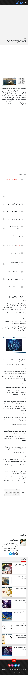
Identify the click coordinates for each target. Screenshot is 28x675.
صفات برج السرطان (16, 494)
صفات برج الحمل (9, 492)
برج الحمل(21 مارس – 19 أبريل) (13, 179)
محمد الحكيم (22, 42)
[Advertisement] (14, 22)
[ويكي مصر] (19, 2)
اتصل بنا (20, 669)
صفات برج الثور (7, 489)
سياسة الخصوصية (5, 669)
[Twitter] (10, 553)
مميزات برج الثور (8, 494)
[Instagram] (12, 665)
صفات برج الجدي (16, 492)
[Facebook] (13, 553)
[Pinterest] (9, 665)
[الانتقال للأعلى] (14, 660)
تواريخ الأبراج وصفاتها (15, 489)
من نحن (24, 669)
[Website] (16, 553)
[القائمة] (25, 2)
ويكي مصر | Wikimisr (14, 669)
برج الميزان (18, 245)
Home (25, 38)
